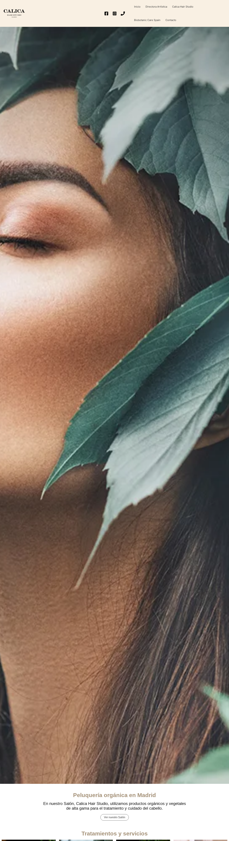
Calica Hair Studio (182, 6)
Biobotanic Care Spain (147, 20)
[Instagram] (114, 13)
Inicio (137, 6)
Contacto (170, 20)
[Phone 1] (123, 13)
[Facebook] (106, 13)
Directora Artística (156, 6)
